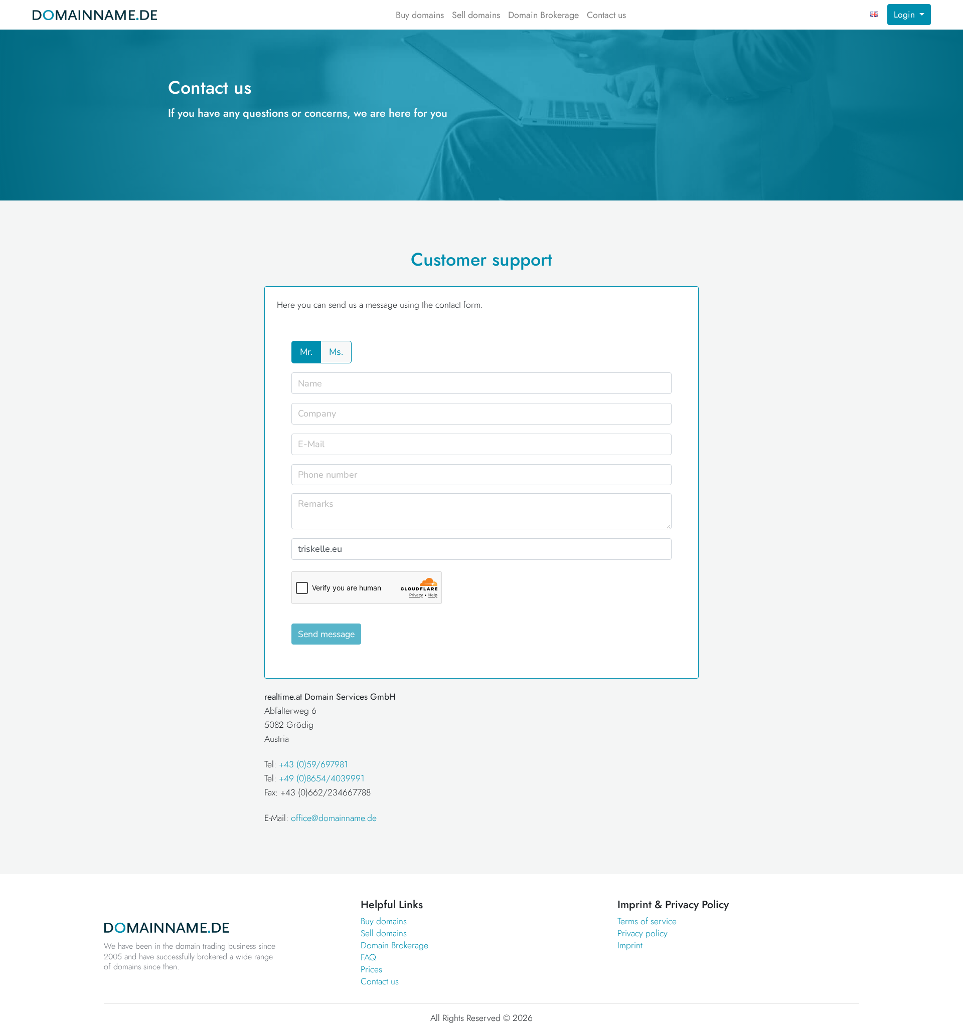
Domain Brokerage (543, 15)
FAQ (368, 957)
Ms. (336, 352)
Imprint (630, 945)
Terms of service (647, 921)
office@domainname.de (334, 817)
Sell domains (476, 15)
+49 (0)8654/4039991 (322, 778)
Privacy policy (642, 933)
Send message (326, 634)
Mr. (306, 352)
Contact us (606, 15)
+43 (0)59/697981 (313, 764)
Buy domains (420, 15)
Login (905, 14)
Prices (371, 969)
